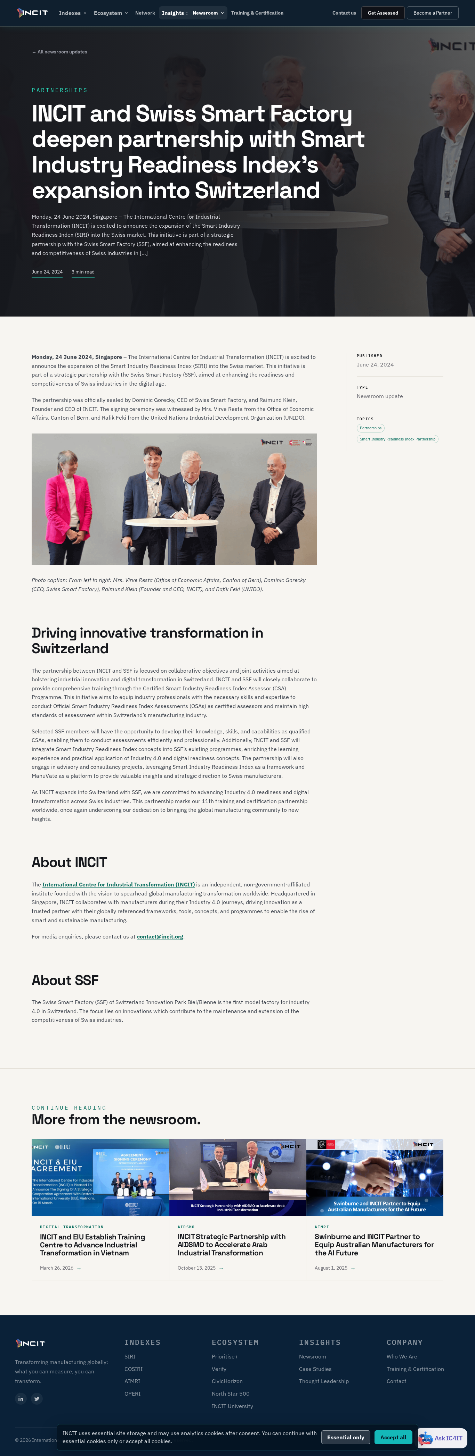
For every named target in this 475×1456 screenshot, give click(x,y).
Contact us (344, 13)
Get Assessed (383, 13)
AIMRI (132, 1381)
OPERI (132, 1393)
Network (145, 13)
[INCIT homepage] (33, 13)
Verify (219, 1368)
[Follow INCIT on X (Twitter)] (37, 1399)
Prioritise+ (225, 1356)
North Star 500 (231, 1393)
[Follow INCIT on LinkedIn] (21, 1399)
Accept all (393, 1437)
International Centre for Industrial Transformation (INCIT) (118, 884)
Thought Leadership (324, 1381)
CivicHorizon (227, 1381)
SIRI (129, 1356)
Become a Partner (432, 13)
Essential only (345, 1437)
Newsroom (312, 1356)
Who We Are (402, 1356)
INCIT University (232, 1406)
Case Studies (315, 1368)
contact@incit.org (160, 936)
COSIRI (133, 1368)
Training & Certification (257, 13)
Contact (396, 1381)
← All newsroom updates (59, 52)
